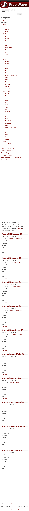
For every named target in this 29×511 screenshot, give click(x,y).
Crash (6, 36)
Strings (7, 86)
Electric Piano (9, 121)
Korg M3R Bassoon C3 (12, 234)
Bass (4, 24)
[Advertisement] (14, 175)
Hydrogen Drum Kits (6, 155)
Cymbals (5, 34)
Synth (6, 31)
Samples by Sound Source (8, 148)
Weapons (7, 111)
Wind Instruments (9, 139)
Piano (6, 134)
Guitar (4, 59)
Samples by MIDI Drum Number (9, 146)
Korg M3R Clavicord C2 (12, 330)
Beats (6, 72)
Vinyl (6, 107)
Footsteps (7, 100)
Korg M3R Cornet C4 (11, 378)
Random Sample (5, 153)
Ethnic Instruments (8, 56)
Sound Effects (6, 91)
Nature (7, 102)
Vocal (4, 141)
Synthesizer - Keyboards (15, 262)
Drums (4, 43)
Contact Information (18, 509)
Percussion (8, 50)
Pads (6, 132)
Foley (6, 98)
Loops (4, 70)
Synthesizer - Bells (14, 358)
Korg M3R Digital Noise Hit (14, 426)
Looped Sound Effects (11, 75)
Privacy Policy (10, 509)
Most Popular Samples (7, 150)
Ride (6, 40)
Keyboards (8, 123)
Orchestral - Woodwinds (15, 238)
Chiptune (7, 95)
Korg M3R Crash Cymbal (13, 402)
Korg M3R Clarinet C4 (11, 306)
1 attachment (5, 254)
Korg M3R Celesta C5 (11, 258)
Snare (6, 52)
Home (3, 20)
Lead (6, 125)
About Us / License (6, 159)
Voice (6, 109)
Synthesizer (6, 114)
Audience (7, 93)
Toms (6, 54)
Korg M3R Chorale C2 (11, 282)
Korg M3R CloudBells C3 (13, 354)
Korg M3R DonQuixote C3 (13, 450)
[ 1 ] (7, 503)
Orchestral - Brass (14, 382)
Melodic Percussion (10, 127)
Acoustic (7, 27)
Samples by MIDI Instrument (8, 143)
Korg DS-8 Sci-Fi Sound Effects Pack (11, 157)
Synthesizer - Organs (15, 286)
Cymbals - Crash (13, 406)
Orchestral (5, 77)
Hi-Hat (7, 38)
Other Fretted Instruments (12, 66)
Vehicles (7, 105)
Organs (7, 130)
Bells (6, 79)
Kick (6, 45)
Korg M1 (20, 228)
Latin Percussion (9, 47)
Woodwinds (8, 88)
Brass (6, 82)
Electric (7, 29)
